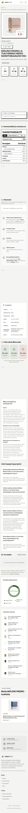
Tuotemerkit (5, 783)
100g (4, 135)
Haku (3, 786)
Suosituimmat (6, 781)
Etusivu (3, 7)
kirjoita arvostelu (14, 574)
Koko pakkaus (13, 135)
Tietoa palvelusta (6, 794)
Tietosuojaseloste (7, 796)
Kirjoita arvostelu (22, 554)
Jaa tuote (8, 46)
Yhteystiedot (5, 799)
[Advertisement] (14, 95)
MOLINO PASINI (15, 319)
